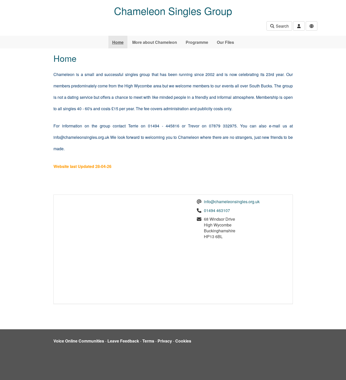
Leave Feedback (123, 341)
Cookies (183, 341)
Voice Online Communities (78, 341)
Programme (197, 42)
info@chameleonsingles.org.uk (232, 201)
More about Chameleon (154, 42)
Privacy (165, 341)
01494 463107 (217, 210)
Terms (148, 341)
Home (118, 42)
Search (282, 26)
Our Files (225, 42)
